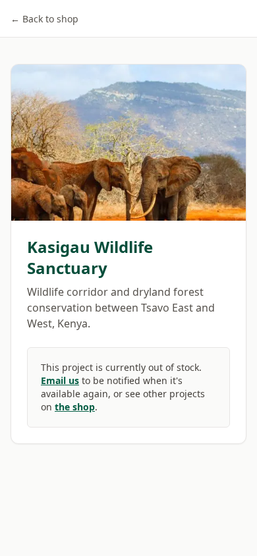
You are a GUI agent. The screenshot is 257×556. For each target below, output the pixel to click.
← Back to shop (44, 19)
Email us (60, 380)
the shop (75, 407)
